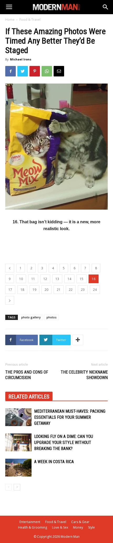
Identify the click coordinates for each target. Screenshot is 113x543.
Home (9, 19)
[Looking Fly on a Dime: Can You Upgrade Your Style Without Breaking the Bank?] (18, 442)
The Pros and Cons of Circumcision (26, 375)
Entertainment (29, 522)
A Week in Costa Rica (54, 461)
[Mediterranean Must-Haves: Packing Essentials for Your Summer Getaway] (18, 417)
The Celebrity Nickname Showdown (84, 375)
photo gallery (31, 317)
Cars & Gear (80, 522)
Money (78, 527)
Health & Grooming (32, 527)
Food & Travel (29, 19)
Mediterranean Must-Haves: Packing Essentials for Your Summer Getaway (69, 417)
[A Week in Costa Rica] (18, 468)
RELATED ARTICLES (28, 397)
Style (91, 527)
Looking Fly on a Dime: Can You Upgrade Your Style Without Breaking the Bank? (63, 442)
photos (51, 317)
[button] (105, 7)
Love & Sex (60, 527)
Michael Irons (20, 59)
